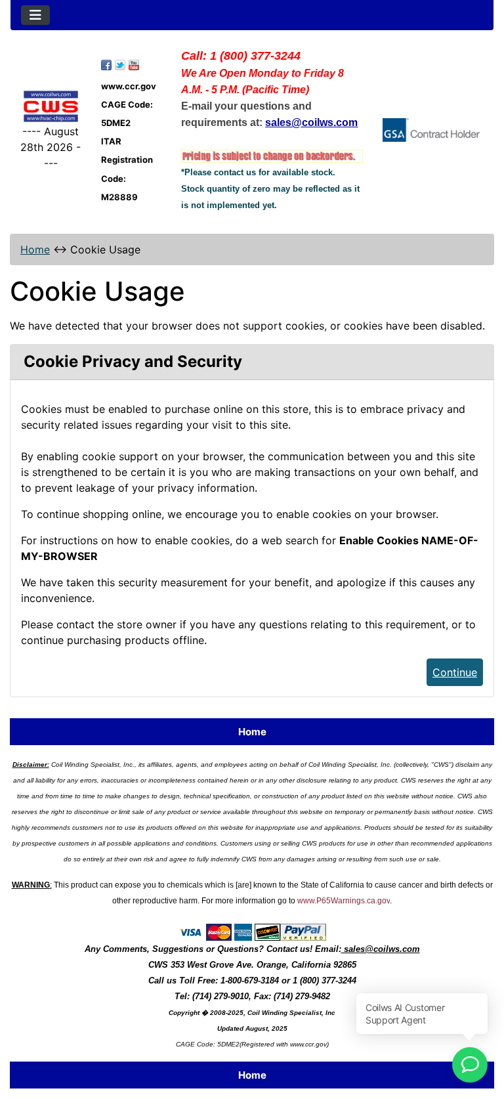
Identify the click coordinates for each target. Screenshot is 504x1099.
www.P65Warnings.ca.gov (343, 900)
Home (35, 249)
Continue (454, 672)
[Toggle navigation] (35, 15)
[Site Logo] (50, 106)
